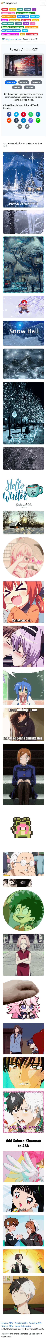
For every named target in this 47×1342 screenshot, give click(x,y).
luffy (32, 23)
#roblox (8, 1179)
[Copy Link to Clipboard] (27, 126)
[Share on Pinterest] (23, 114)
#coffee (8, 505)
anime (4, 9)
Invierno (18, 39)
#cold (7, 204)
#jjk (6, 794)
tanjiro (35, 20)
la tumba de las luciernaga (12, 27)
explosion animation (10, 34)
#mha (7, 924)
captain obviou (8, 13)
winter (27, 9)
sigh (22, 34)
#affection (9, 575)
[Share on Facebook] (9, 114)
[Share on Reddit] (9, 120)
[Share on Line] (38, 120)
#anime (23, 82)
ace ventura (14, 20)
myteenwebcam (8, 16)
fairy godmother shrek (11, 30)
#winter (29, 87)
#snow (17, 87)
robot (25, 30)
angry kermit (23, 16)
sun (34, 9)
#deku (7, 928)
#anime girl (9, 620)
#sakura (36, 82)
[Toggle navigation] (43, 3)
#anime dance (10, 846)
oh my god (26, 20)
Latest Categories (23, 1326)
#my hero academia (13, 920)
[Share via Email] (19, 126)
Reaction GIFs (21, 1323)
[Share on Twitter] (16, 114)
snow (20, 9)
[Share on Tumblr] (16, 120)
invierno (11, 82)
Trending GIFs (35, 1323)
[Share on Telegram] (23, 120)
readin (4, 20)
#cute (7, 571)
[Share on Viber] (30, 120)
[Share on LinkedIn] (38, 114)
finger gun (35, 16)
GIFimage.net (7, 39)
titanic (18, 23)
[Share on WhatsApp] (30, 114)
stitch (26, 23)
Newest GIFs (7, 1326)
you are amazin (31, 27)
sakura (12, 9)
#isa (6, 1085)
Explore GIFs (7, 1323)
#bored (8, 798)
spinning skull (32, 34)
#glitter (8, 567)
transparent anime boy (25, 13)
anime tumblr (7, 23)
